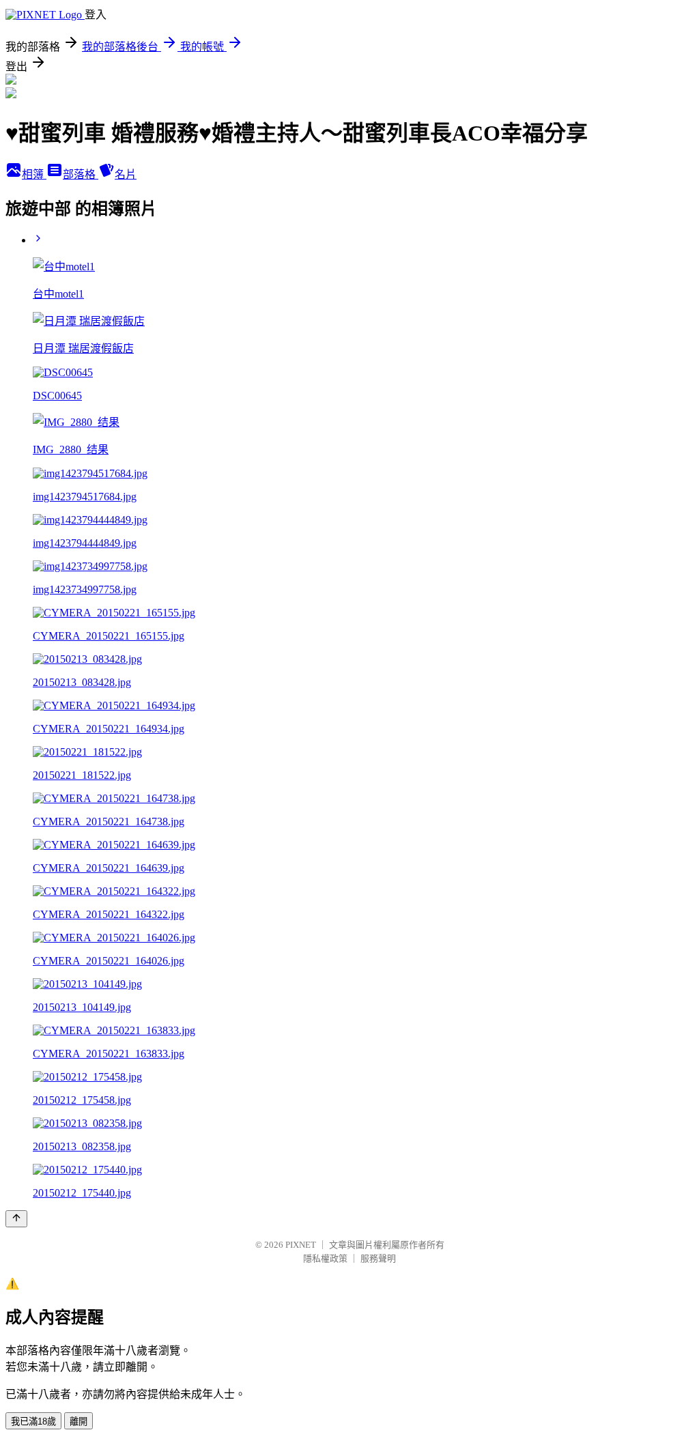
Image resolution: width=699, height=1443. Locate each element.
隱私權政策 (325, 1258)
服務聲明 (378, 1258)
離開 (78, 1421)
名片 (126, 174)
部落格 (80, 174)
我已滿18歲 (33, 1421)
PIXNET (300, 1245)
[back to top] (16, 1218)
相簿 (34, 174)
